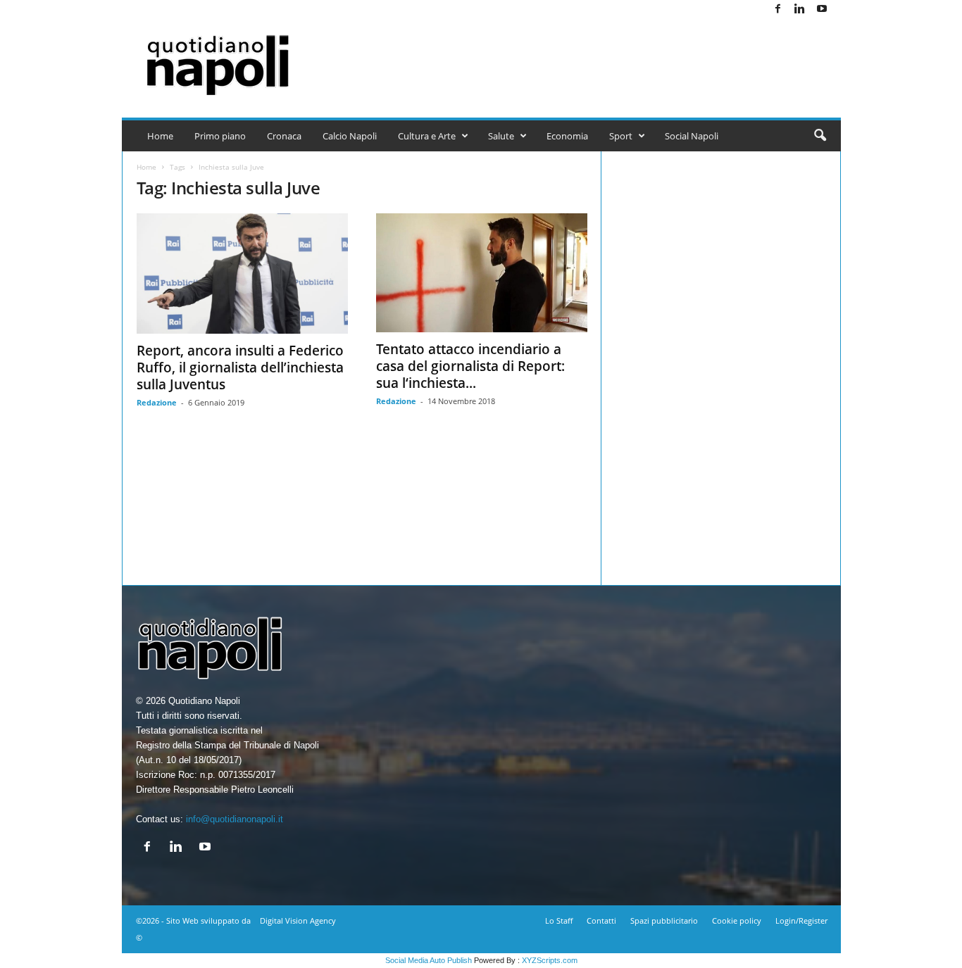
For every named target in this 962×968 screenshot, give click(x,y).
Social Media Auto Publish (428, 960)
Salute (501, 136)
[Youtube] (821, 9)
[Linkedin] (800, 9)
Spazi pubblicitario (664, 920)
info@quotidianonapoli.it (234, 819)
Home (160, 136)
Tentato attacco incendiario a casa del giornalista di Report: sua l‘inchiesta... (470, 366)
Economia (567, 136)
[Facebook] (778, 9)
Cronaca (284, 136)
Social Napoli (691, 136)
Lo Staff (559, 920)
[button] (819, 135)
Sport (620, 136)
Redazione (157, 402)
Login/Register (801, 920)
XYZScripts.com (549, 960)
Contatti (601, 920)
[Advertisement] (584, 64)
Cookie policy (736, 920)
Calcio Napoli (350, 136)
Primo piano (220, 136)
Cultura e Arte (427, 136)
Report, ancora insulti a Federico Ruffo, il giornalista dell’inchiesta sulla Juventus (240, 367)
